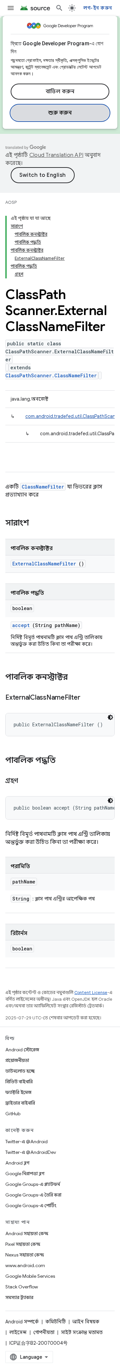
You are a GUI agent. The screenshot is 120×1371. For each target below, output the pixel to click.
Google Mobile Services (30, 1276)
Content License (90, 992)
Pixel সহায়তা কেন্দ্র (22, 1244)
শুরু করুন (60, 113)
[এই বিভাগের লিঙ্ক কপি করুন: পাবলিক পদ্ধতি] (64, 761)
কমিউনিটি (55, 1321)
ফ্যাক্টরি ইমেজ (18, 1092)
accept (21, 625)
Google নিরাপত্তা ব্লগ (24, 1174)
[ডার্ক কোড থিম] (110, 717)
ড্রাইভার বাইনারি (20, 1103)
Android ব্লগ (17, 1163)
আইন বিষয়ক (85, 1321)
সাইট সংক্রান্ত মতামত (82, 1332)
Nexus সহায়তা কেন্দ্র (24, 1255)
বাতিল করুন (60, 91)
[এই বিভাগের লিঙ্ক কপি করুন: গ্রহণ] (26, 781)
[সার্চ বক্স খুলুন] (59, 8)
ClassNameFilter (43, 487)
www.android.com (25, 1265)
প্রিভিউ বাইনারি (19, 1082)
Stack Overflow (21, 1287)
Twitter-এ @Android (26, 1142)
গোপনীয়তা (43, 1332)
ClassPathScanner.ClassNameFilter (51, 375)
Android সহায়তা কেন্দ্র (26, 1233)
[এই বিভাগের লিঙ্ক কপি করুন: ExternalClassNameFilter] (88, 698)
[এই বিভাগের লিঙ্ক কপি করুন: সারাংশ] (37, 523)
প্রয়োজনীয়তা (17, 1060)
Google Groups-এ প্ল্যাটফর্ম (32, 1184)
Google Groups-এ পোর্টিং (30, 1205)
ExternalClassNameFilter (44, 563)
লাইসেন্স (18, 1332)
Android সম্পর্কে (22, 1321)
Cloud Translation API (56, 155)
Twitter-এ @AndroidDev (30, 1152)
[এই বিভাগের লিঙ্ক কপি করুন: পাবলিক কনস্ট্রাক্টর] (76, 678)
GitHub (12, 1114)
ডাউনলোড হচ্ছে (20, 1071)
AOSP (11, 202)
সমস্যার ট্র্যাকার (19, 1297)
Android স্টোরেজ (22, 1050)
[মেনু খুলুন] (10, 8)
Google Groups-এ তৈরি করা (33, 1195)
